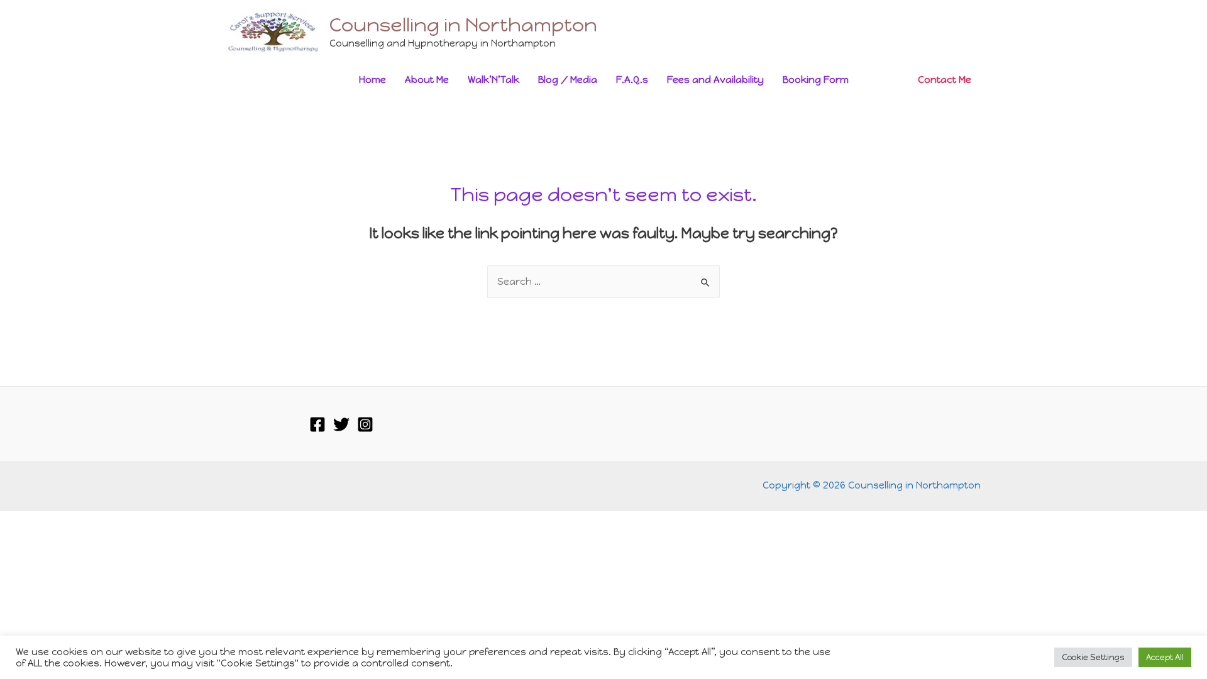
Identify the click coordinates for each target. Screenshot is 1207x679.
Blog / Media (567, 80)
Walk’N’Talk (493, 80)
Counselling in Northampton (463, 24)
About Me (427, 80)
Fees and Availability (715, 80)
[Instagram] (365, 424)
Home (372, 80)
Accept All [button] (1165, 657)
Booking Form (816, 80)
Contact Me (944, 80)
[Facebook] (317, 424)
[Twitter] (341, 424)
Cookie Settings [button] (1093, 657)
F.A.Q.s (632, 80)
